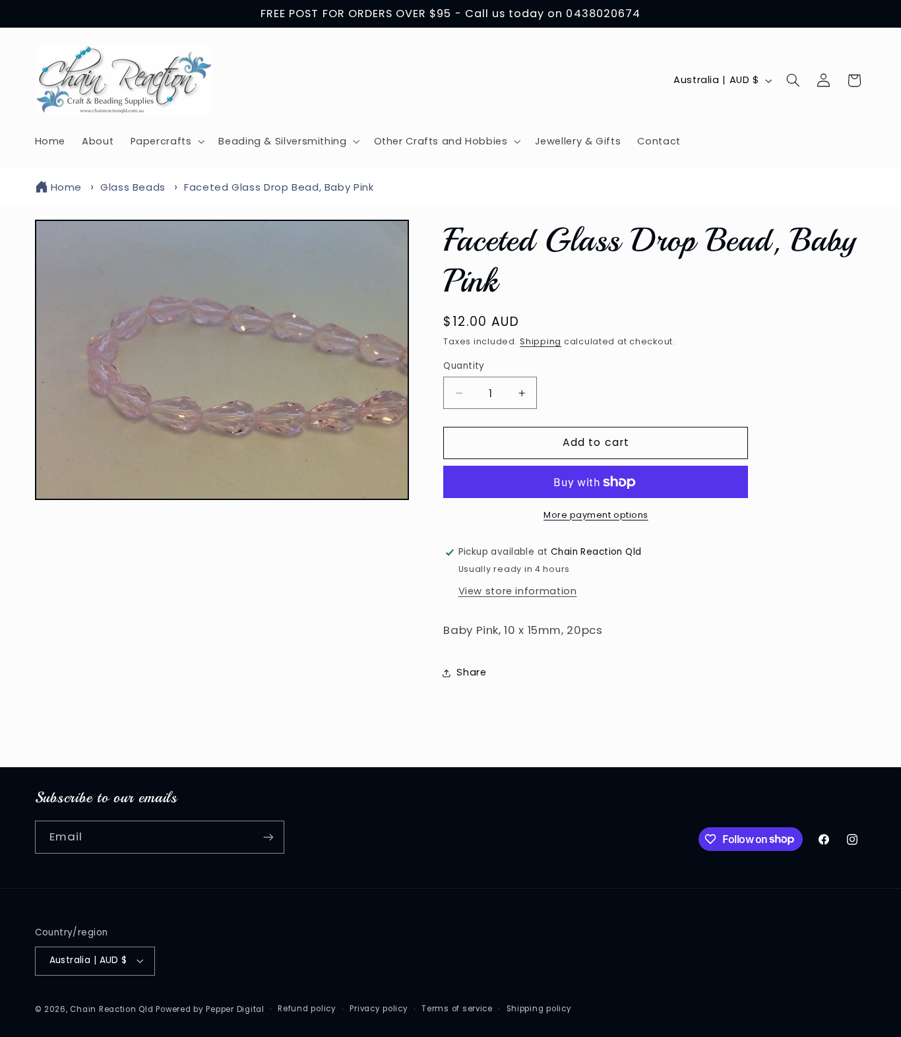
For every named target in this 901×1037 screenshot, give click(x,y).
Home (66, 187)
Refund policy (307, 1008)
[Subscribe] (268, 837)
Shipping (540, 341)
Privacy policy (379, 1008)
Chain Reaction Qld (111, 1009)
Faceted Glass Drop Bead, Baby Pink (278, 187)
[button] (166, 141)
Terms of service (457, 1008)
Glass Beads (133, 187)
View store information (517, 591)
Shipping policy (539, 1008)
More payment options (596, 514)
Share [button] (471, 672)
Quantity (463, 366)
